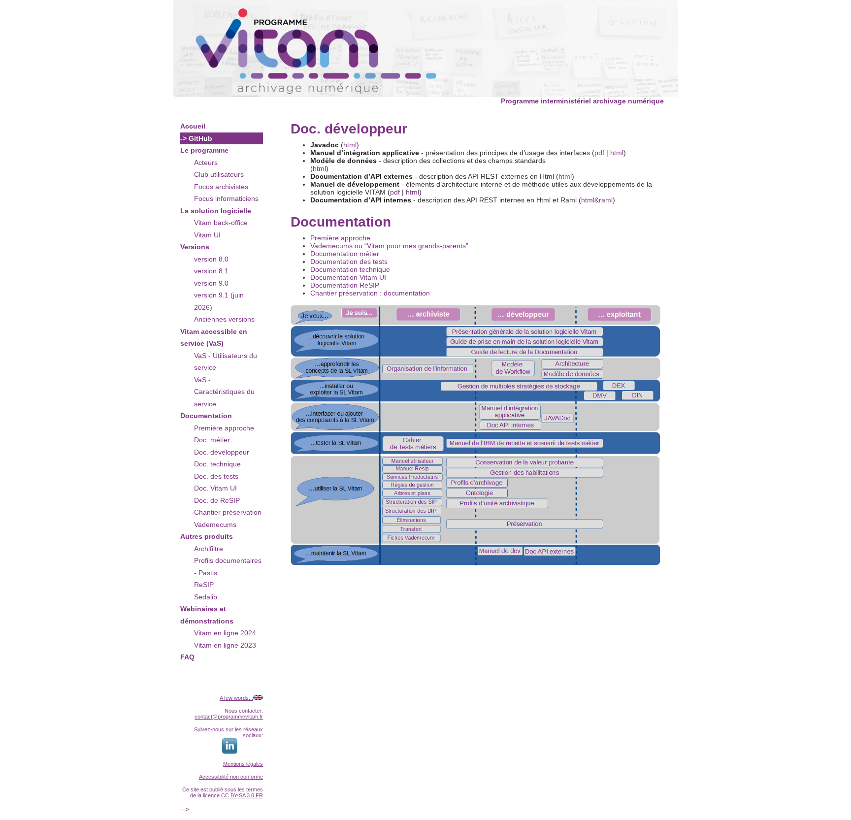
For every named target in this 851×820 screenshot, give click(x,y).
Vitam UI (207, 235)
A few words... (236, 698)
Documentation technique (350, 269)
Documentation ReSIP (344, 285)
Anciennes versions (224, 319)
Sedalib (205, 597)
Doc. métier (212, 440)
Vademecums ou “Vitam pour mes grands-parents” (389, 246)
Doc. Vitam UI (215, 488)
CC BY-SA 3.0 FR (242, 795)
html (350, 145)
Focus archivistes (221, 187)
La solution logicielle (215, 211)
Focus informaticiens (226, 198)
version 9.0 (211, 283)
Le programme (204, 150)
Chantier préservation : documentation (370, 293)
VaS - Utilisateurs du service (225, 362)
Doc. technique (217, 464)
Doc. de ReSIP (217, 500)
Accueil (192, 126)
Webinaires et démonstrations (206, 615)
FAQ (187, 657)
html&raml (597, 200)
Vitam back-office (221, 223)
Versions (194, 247)
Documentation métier (344, 254)
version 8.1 (211, 271)
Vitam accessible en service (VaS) (213, 338)
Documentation (206, 416)
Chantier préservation (228, 512)
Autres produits (206, 536)
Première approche (224, 428)
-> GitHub (196, 138)
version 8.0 (211, 259)
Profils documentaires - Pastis (228, 567)
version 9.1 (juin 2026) (219, 301)
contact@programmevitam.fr (229, 717)
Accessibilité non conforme (231, 777)
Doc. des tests (216, 476)
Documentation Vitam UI (348, 277)
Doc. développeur (221, 452)
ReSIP (204, 585)
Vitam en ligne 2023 (225, 645)
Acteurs (206, 162)
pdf (599, 153)
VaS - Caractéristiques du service (224, 392)
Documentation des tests (349, 261)
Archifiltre (208, 549)
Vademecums (215, 524)
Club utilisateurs (219, 174)
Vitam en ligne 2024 (225, 633)
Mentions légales (243, 764)
